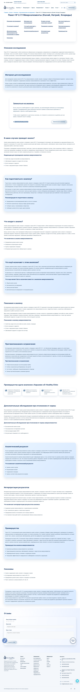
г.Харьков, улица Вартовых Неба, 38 (20, 3)
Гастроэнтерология (38, 659)
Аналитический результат (31, 31)
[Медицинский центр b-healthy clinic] (9, 8)
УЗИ (21, 664)
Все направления (37, 658)
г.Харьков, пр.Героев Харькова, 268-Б (43, 3)
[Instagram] (74, 688)
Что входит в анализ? (13, 26)
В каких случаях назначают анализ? (46, 22)
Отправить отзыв (11, 642)
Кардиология (36, 666)
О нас (56, 7)
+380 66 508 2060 (18, 1)
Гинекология (36, 663)
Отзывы (48, 661)
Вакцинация (26, 7)
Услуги (47, 7)
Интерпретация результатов (45, 32)
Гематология (36, 661)
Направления (39, 7)
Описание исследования (14, 21)
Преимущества (62, 31)
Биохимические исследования (27, 12)
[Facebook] (71, 688)
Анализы (18, 7)
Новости (48, 666)
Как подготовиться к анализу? (64, 22)
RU (64, 7)
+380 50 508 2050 (41, 1)
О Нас (48, 663)
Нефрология (36, 669)
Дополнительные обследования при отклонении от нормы (13, 33)
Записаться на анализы (59, 121)
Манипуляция (23, 668)
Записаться (71, 7)
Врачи (33, 7)
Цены (52, 7)
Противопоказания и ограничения (64, 27)
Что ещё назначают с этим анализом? (30, 27)
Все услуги (22, 658)
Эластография (23, 666)
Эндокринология (37, 674)
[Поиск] (75, 2)
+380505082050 (20, 122)
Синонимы (10, 37)
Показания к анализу (47, 26)
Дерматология (37, 664)
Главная (6, 12)
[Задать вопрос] (77, 681)
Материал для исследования (28, 22)
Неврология (36, 668)
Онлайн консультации (24, 663)
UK (61, 7)
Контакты (49, 664)
